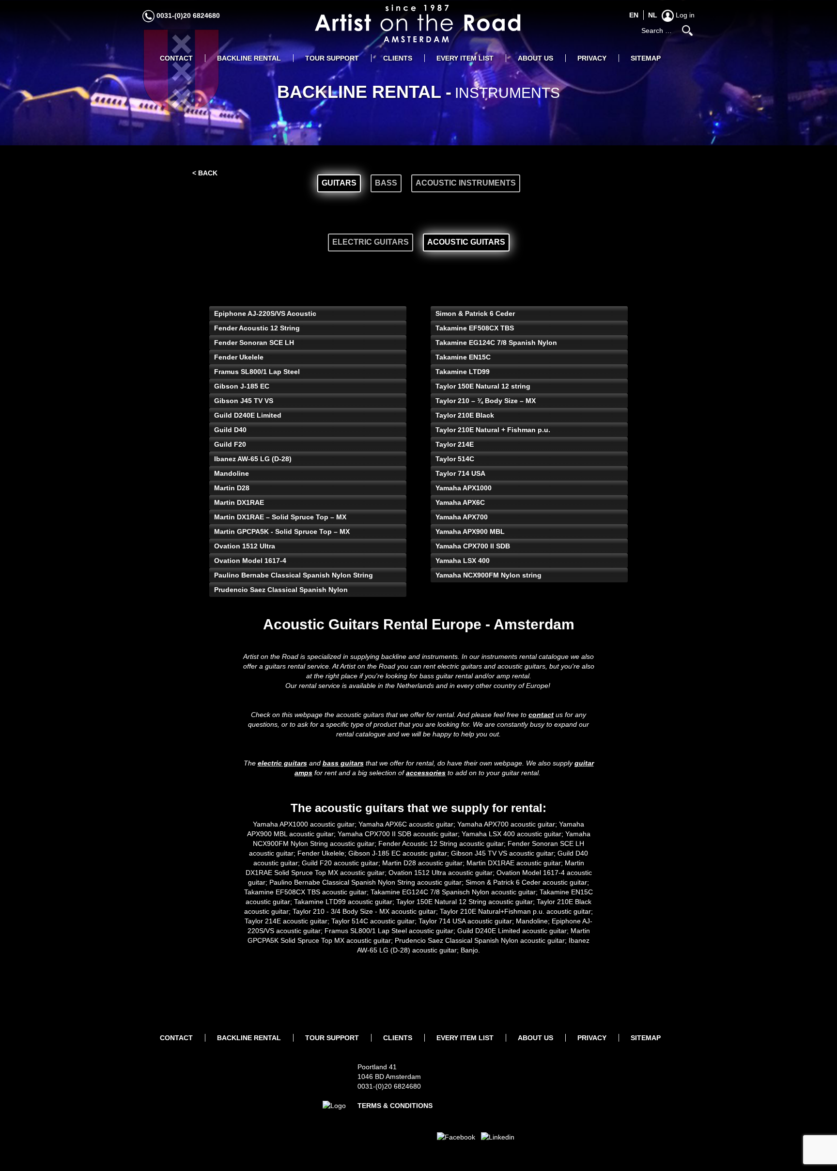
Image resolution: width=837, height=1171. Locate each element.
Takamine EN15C (463, 357)
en (633, 15)
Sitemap (646, 58)
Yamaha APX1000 (463, 488)
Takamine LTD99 (462, 371)
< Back (204, 173)
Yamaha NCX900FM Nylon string (488, 575)
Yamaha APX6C (460, 502)
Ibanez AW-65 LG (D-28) (253, 459)
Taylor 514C (454, 459)
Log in (684, 15)
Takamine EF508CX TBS (474, 328)
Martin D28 (231, 488)
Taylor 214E (454, 444)
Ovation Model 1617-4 (250, 560)
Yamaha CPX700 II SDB (472, 546)
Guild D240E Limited (247, 415)
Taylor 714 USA (460, 473)
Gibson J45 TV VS (243, 401)
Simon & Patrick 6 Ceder (475, 313)
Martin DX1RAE (239, 502)
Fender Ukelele (239, 357)
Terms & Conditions (395, 1105)
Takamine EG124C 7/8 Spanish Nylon (496, 342)
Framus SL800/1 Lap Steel (257, 371)
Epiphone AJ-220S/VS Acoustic (265, 313)
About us (535, 58)
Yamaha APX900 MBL (470, 531)
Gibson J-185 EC (241, 386)
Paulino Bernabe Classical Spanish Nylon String (293, 575)
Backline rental (249, 58)
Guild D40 (230, 430)
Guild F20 (230, 444)
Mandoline (231, 473)
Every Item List (465, 58)
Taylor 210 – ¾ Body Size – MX (485, 401)
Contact (176, 58)
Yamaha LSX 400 (462, 560)
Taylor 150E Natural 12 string (482, 386)
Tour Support (332, 58)
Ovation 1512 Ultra (244, 546)
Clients (397, 58)
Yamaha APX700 (461, 517)
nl (652, 15)
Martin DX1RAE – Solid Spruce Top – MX (280, 517)
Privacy (591, 58)
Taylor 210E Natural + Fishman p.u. (492, 430)
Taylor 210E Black (464, 415)
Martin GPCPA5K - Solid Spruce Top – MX (282, 531)
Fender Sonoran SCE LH (254, 342)
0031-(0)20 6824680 (187, 15)
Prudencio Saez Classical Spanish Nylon (281, 589)
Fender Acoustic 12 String (257, 328)
